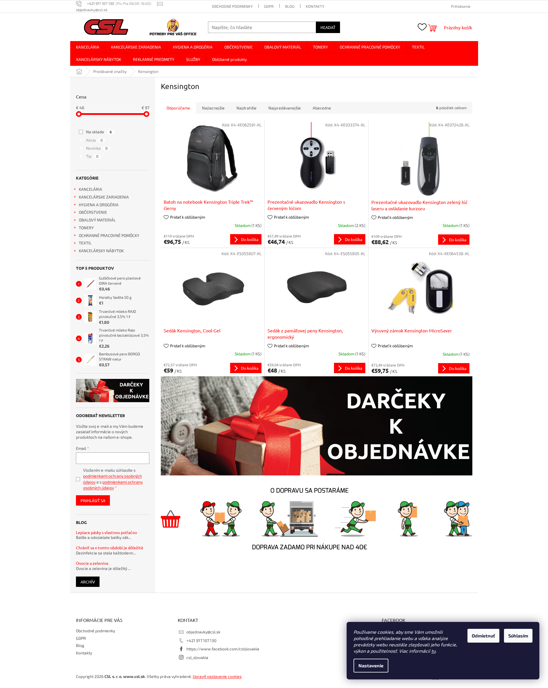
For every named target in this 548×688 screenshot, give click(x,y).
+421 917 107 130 (201, 640)
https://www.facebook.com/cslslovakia (222, 648)
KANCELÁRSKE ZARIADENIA (104, 196)
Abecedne (322, 107)
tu (433, 651)
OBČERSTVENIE (93, 212)
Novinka (97, 148)
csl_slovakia (197, 657)
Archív (88, 581)
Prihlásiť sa (93, 500)
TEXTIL (85, 242)
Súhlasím (518, 635)
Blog (289, 6)
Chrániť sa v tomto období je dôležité (109, 548)
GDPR (269, 6)
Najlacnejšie (213, 107)
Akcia (94, 140)
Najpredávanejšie (284, 107)
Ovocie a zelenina (92, 563)
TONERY (86, 227)
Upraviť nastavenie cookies (217, 676)
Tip (92, 156)
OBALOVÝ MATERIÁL (97, 219)
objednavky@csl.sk (203, 631)
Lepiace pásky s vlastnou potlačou (106, 532)
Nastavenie (370, 665)
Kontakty (315, 6)
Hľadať (327, 27)
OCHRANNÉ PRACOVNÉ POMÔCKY (109, 235)
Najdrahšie (246, 107)
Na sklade (99, 131)
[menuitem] (87, 47)
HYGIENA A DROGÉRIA (99, 204)
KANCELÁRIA (90, 189)
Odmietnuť (483, 635)
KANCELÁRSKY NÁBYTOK (101, 250)
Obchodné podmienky (232, 6)
